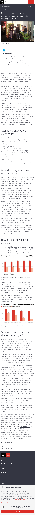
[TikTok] (11, 463)
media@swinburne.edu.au (8, 448)
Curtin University (19, 421)
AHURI (18, 88)
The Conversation (17, 436)
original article (22, 438)
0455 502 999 (5, 446)
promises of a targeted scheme (13, 369)
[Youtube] (4, 463)
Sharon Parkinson (8, 415)
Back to (5, 43)
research (10, 177)
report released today (8, 86)
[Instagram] (6, 463)
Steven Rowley (28, 421)
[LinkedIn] (9, 463)
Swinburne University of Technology (22, 417)
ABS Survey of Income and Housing (20, 147)
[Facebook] (1, 463)
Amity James (4, 419)
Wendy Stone (5, 428)
